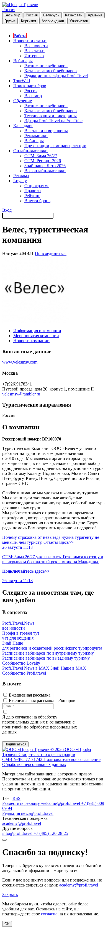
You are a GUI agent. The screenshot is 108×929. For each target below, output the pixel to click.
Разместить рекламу (21, 803)
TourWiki (21, 80)
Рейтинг (32, 195)
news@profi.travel (37, 813)
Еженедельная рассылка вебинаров (42, 700)
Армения (95, 15)
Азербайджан (53, 21)
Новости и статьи (30, 40)
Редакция (11, 813)
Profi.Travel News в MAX (26, 668)
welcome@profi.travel (61, 803)
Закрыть (10, 894)
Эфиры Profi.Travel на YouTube (53, 120)
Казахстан (73, 15)
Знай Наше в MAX (68, 668)
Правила (32, 190)
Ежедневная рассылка (29, 695)
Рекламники (36, 135)
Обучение (22, 100)
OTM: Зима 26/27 (40, 155)
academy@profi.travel (21, 823)
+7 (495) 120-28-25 (51, 833)
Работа (20, 35)
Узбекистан (79, 21)
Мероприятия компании (36, 335)
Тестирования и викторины (50, 115)
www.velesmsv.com (19, 362)
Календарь (23, 125)
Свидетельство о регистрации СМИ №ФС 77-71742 (38, 757)
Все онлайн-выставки (45, 170)
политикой (12, 727)
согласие (23, 717)
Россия (8, 9)
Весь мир (12, 15)
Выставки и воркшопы (46, 130)
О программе (36, 185)
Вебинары (23, 60)
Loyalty (20, 180)
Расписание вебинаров (46, 65)
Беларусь (51, 15)
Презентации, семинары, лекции (55, 145)
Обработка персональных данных (34, 764)
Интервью (34, 55)
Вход (7, 210)
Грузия (10, 21)
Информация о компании (37, 330)
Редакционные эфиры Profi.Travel (56, 75)
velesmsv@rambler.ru (21, 394)
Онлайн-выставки (30, 150)
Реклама (21, 175)
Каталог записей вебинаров (50, 70)
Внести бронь (37, 200)
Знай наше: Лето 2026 (45, 165)
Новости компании (31, 340)
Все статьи (34, 50)
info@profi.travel (18, 833)
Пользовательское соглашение (72, 759)
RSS (16, 798)
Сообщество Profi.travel (24, 673)
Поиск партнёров (29, 85)
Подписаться (15, 744)
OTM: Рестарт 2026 (42, 160)
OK (7, 924)
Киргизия (28, 21)
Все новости (36, 45)
